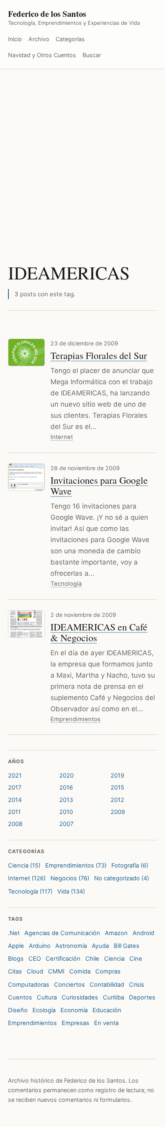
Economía (74, 1010)
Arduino (39, 945)
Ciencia (114, 958)
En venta (106, 1023)
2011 (14, 812)
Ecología (44, 1010)
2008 (15, 824)
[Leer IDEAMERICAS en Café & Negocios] (26, 624)
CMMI (56, 971)
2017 (14, 787)
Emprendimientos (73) (76, 865)
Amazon (116, 933)
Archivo (38, 39)
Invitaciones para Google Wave (99, 485)
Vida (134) (71, 891)
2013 (66, 800)
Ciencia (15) (24, 865)
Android (143, 933)
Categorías (70, 39)
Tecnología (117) (30, 891)
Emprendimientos (75, 719)
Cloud (35, 971)
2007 (66, 824)
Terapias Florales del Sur (98, 355)
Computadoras (28, 984)
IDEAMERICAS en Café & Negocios (98, 632)
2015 (117, 787)
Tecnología (66, 583)
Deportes (142, 997)
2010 (66, 812)
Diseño (18, 1010)
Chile (92, 958)
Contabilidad (107, 984)
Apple (16, 945)
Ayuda (100, 945)
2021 (15, 775)
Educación (107, 1010)
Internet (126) (27, 878)
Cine (135, 958)
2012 (117, 800)
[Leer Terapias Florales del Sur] (26, 352)
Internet (61, 437)
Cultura (47, 997)
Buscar (91, 55)
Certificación (63, 958)
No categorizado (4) (121, 878)
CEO (34, 958)
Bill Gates (126, 945)
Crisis (136, 984)
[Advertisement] (82, 155)
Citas (15, 971)
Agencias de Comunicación (62, 933)
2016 (66, 787)
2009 (118, 812)
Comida (80, 971)
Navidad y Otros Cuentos (42, 55)
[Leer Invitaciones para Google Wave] (26, 477)
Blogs (16, 958)
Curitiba (113, 997)
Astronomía (71, 945)
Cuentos (20, 997)
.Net (14, 933)
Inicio (15, 39)
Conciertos (69, 984)
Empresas (75, 1023)
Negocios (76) (69, 878)
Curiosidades (80, 997)
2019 (117, 775)
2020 (66, 775)
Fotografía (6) (129, 865)
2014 (15, 800)
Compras (108, 971)
